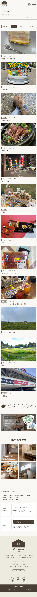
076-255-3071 (21, 507)
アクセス (18, 571)
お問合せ (18, 522)
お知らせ (5, 26)
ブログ (14, 26)
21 (30, 406)
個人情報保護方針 (18, 586)
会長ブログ (23, 26)
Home (28, 17)
